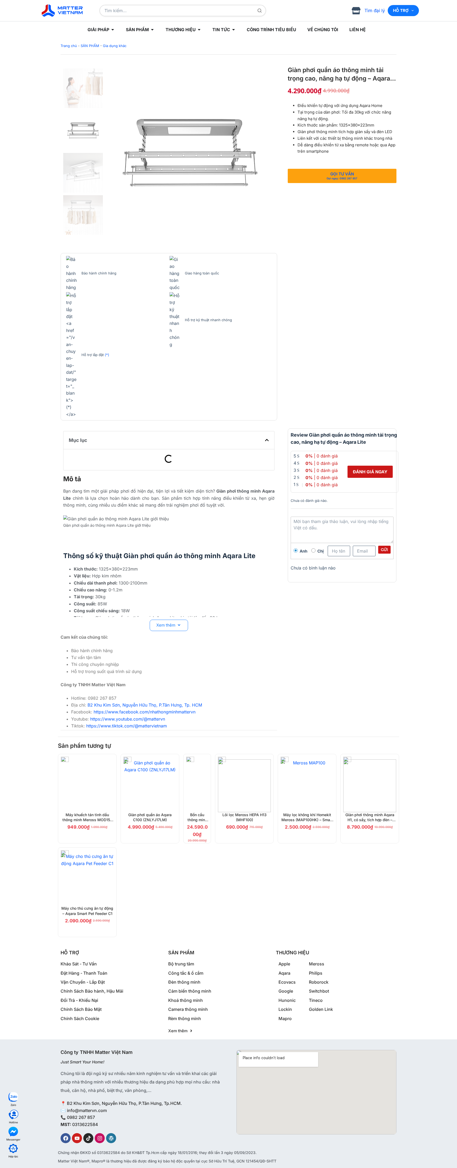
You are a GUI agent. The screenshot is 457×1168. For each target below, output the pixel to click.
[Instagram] (100, 1138)
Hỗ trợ (401, 10)
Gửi (384, 549)
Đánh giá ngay (370, 471)
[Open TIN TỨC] (233, 29)
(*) (107, 355)
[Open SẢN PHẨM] (152, 29)
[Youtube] (77, 1138)
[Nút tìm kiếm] (260, 10)
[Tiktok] (88, 1138)
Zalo (13, 1104)
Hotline (13, 1122)
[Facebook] (66, 1138)
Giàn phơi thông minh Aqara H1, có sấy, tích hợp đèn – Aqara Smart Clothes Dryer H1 (370, 819)
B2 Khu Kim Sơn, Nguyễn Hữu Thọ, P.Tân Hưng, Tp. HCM (145, 705)
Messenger (13, 1139)
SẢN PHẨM (90, 46)
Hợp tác (13, 1156)
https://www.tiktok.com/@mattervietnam (126, 725)
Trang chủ (69, 46)
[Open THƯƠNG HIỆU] (199, 29)
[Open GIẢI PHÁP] (113, 29)
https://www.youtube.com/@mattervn (127, 719)
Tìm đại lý (374, 10)
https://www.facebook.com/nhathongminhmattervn (144, 711)
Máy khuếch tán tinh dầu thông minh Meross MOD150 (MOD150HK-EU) (87, 819)
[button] (267, 440)
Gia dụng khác (114, 46)
